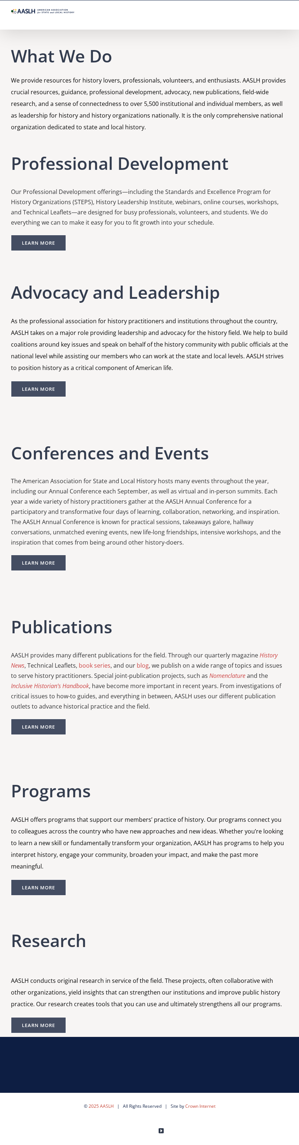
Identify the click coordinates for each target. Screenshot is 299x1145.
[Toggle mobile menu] (285, 18)
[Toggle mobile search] (272, 18)
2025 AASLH (101, 1106)
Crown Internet (200, 1106)
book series (94, 665)
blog (143, 665)
